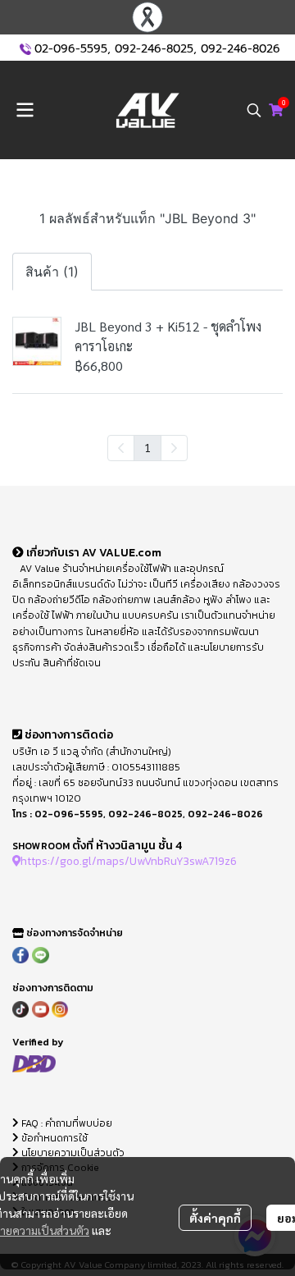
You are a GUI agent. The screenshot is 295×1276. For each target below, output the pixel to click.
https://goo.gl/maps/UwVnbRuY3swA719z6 (128, 861)
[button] (254, 109)
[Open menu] (24, 110)
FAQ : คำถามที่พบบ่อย (67, 1123)
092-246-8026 (240, 48)
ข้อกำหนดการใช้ (53, 1138)
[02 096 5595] (25, 48)
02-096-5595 (70, 48)
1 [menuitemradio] (147, 447)
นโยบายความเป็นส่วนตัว (72, 1153)
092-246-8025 (154, 48)
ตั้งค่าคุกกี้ (215, 1217)
